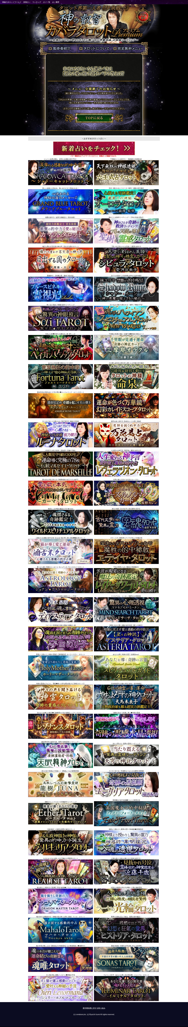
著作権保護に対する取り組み (94, 1008)
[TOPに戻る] (143, 24)
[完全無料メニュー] (130, 54)
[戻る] (94, 122)
